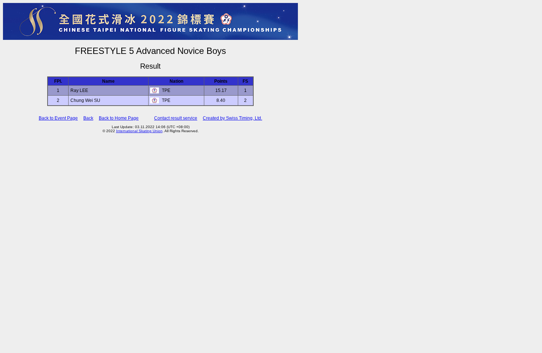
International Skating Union (139, 131)
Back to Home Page (119, 118)
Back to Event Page (58, 118)
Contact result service (175, 118)
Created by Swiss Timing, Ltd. (232, 118)
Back (88, 118)
